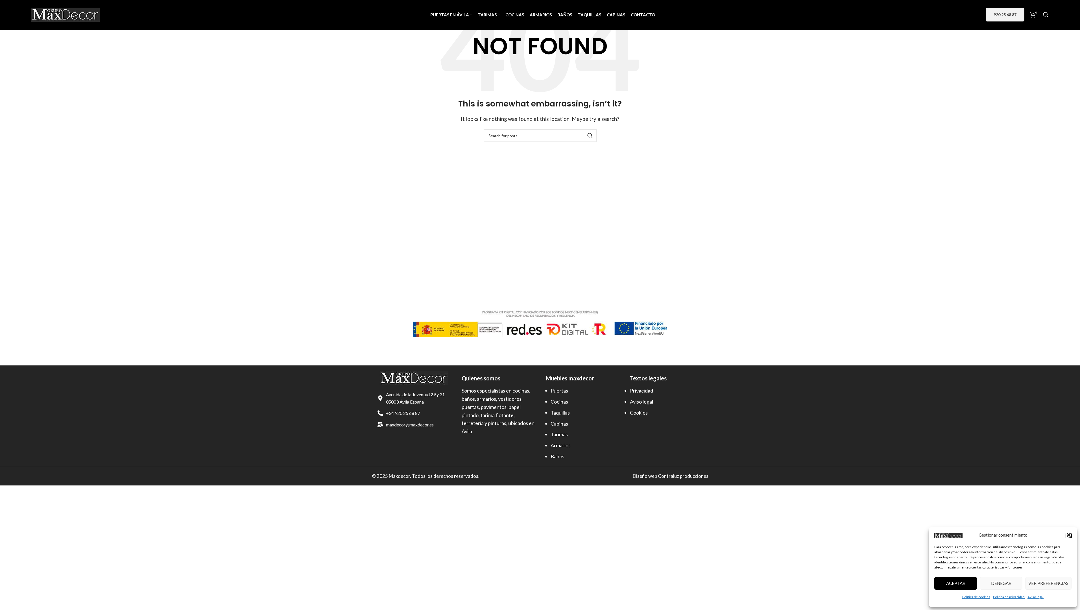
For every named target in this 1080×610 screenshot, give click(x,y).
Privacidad (641, 390)
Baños (557, 456)
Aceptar (955, 583)
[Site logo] (65, 14)
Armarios (561, 445)
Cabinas (559, 424)
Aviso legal (1035, 597)
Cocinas (559, 401)
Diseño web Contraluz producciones (670, 476)
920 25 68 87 (1005, 14)
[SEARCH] (590, 135)
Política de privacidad (1009, 597)
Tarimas (559, 434)
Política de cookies (976, 597)
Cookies (639, 412)
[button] (1069, 535)
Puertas (559, 390)
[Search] (1045, 14)
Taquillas (560, 412)
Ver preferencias (1048, 583)
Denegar (1001, 583)
